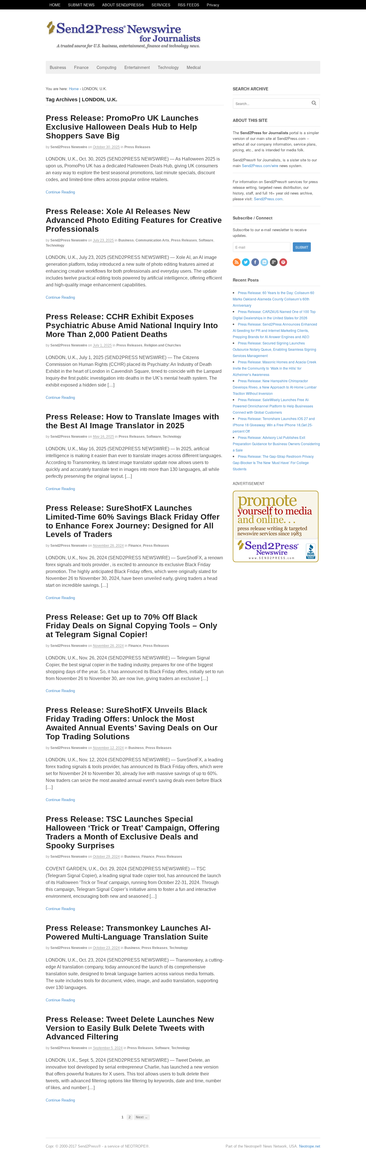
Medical (194, 67)
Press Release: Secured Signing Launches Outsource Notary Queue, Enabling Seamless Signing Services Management (274, 349)
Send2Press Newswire (68, 147)
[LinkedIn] (264, 262)
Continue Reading (60, 192)
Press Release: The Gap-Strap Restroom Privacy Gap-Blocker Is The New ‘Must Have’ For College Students (273, 462)
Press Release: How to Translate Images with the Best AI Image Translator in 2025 (132, 421)
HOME (55, 4)
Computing (106, 67)
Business (58, 67)
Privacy (213, 4)
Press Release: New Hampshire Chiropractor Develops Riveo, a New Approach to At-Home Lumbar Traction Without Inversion (275, 387)
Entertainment (137, 67)
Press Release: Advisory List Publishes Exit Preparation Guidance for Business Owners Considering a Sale (276, 443)
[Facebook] (255, 262)
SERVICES (161, 4)
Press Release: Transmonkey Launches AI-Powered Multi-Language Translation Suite (128, 932)
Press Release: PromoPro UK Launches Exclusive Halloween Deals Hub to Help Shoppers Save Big (122, 127)
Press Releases (137, 147)
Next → (142, 1117)
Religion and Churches (162, 345)
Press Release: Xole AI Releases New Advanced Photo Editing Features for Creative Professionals (134, 220)
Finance (81, 67)
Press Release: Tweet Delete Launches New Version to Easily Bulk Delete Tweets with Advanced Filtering (130, 1028)
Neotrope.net (309, 1146)
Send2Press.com (268, 198)
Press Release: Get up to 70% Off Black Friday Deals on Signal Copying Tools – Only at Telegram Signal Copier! (131, 626)
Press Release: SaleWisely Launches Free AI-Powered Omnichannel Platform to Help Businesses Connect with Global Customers (273, 406)
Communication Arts (152, 240)
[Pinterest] (283, 262)
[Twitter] (246, 262)
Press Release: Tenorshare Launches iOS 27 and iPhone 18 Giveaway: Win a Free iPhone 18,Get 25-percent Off (274, 424)
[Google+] (274, 262)
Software (206, 240)
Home (74, 88)
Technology (168, 67)
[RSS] (237, 262)
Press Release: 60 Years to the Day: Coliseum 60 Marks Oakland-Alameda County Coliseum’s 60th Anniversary (273, 299)
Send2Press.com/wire (260, 165)
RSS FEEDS (188, 4)
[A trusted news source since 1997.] (124, 46)
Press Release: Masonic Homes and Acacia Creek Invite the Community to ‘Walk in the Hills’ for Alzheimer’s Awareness (274, 368)
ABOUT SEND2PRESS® (123, 4)
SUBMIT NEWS (81, 4)
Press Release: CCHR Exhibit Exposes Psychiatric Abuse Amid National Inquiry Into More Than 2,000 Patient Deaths (132, 325)
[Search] (314, 102)
